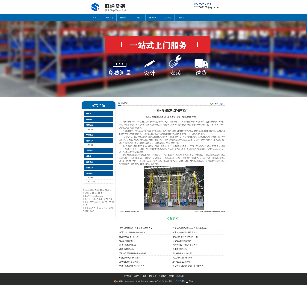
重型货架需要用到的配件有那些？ (133, 253)
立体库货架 (91, 181)
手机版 (191, 281)
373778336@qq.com (206, 7)
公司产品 (123, 18)
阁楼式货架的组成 (132, 211)
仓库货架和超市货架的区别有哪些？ (187, 266)
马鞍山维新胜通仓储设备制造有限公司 (165, 117)
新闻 (138, 18)
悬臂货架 (89, 141)
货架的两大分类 (126, 241)
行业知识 (152, 18)
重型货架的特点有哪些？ (183, 258)
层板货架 (90, 178)
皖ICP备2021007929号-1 (151, 281)
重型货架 (89, 125)
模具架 (88, 156)
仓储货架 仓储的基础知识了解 (185, 237)
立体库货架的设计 (180, 249)
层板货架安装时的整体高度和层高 (212, 211)
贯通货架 (89, 150)
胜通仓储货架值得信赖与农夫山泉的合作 (189, 228)
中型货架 (89, 135)
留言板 (182, 18)
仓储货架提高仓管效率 (182, 241)
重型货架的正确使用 (181, 262)
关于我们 (109, 18)
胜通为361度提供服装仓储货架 (132, 232)
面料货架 (89, 162)
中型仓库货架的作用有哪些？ (131, 266)
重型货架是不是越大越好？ (130, 262)
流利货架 (89, 168)
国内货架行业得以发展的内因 (184, 245)
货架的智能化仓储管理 (182, 253)
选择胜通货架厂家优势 (129, 237)
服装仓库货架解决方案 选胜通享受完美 (135, 228)
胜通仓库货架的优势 (128, 245)
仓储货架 (89, 173)
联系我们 (167, 18)
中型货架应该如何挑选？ (129, 258)
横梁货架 (90, 129)
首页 (95, 18)
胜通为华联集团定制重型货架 (184, 232)
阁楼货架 (89, 119)
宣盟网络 (170, 281)
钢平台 (88, 114)
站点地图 (180, 276)
